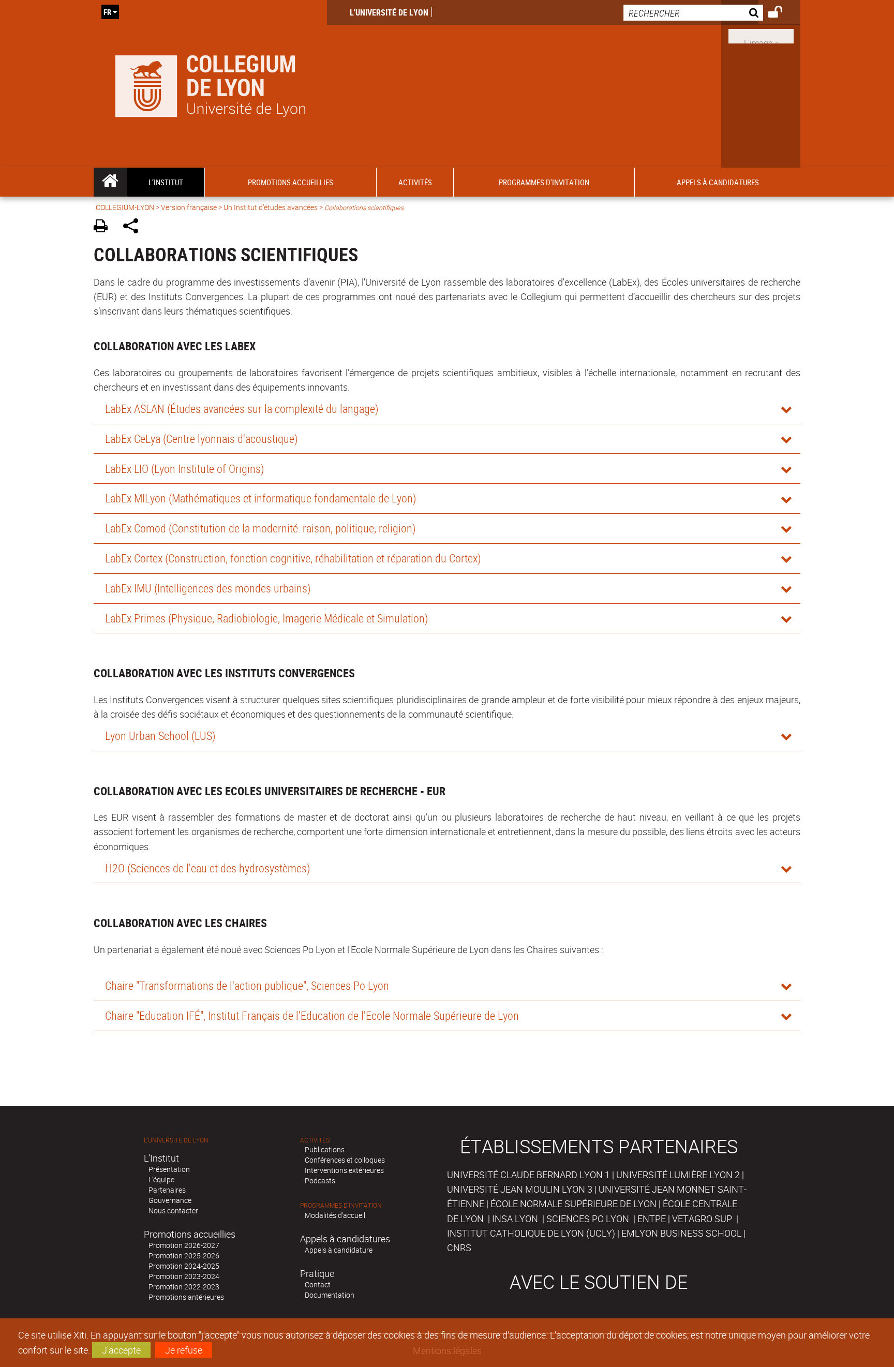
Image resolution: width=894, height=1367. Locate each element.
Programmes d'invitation (341, 1205)
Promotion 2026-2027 (183, 1245)
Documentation (329, 1295)
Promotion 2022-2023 (183, 1286)
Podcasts (320, 1180)
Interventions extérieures (344, 1170)
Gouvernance (169, 1200)
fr (107, 12)
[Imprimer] (104, 227)
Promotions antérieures (186, 1297)
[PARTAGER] (134, 227)
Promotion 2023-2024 (183, 1276)
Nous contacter (173, 1210)
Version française (189, 207)
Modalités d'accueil (335, 1215)
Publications (325, 1149)
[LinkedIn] (761, 35)
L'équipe (161, 1179)
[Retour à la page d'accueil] (210, 84)
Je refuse (183, 1350)
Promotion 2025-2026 (183, 1255)
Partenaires (167, 1190)
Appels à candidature (339, 1250)
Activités (315, 1140)
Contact (318, 1284)
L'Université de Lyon (389, 12)
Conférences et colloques (345, 1160)
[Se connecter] (782, 13)
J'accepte (121, 1350)
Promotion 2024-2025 (183, 1266)
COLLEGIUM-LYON (125, 207)
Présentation (169, 1169)
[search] (693, 13)
